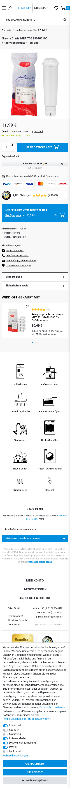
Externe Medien (18, 738)
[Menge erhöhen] (12, 145)
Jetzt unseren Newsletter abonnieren (22, 538)
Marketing (15, 734)
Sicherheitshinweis (17, 285)
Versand (38, 131)
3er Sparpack (13, 215)
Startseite (6, 30)
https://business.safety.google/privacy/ (27, 718)
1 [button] (32, 342)
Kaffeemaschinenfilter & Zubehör (32, 30)
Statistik (14, 729)
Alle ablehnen (35, 772)
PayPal (13, 747)
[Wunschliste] (57, 8)
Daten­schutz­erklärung (52, 707)
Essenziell (15, 725)
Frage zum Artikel (15, 250)
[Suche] (65, 19)
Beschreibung (14, 276)
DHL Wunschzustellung (22, 742)
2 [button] (35, 342)
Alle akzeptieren (35, 763)
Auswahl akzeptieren (35, 780)
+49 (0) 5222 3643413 (17, 255)
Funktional (15, 751)
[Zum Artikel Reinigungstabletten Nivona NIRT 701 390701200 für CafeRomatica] (16, 320)
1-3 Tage (18, 135)
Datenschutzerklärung (40, 562)
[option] (35, 320)
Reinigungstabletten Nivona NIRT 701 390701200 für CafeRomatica (48, 317)
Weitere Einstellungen (15, 755)
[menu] (4, 8)
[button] (35, 165)
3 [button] (37, 342)
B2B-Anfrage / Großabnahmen (21, 260)
